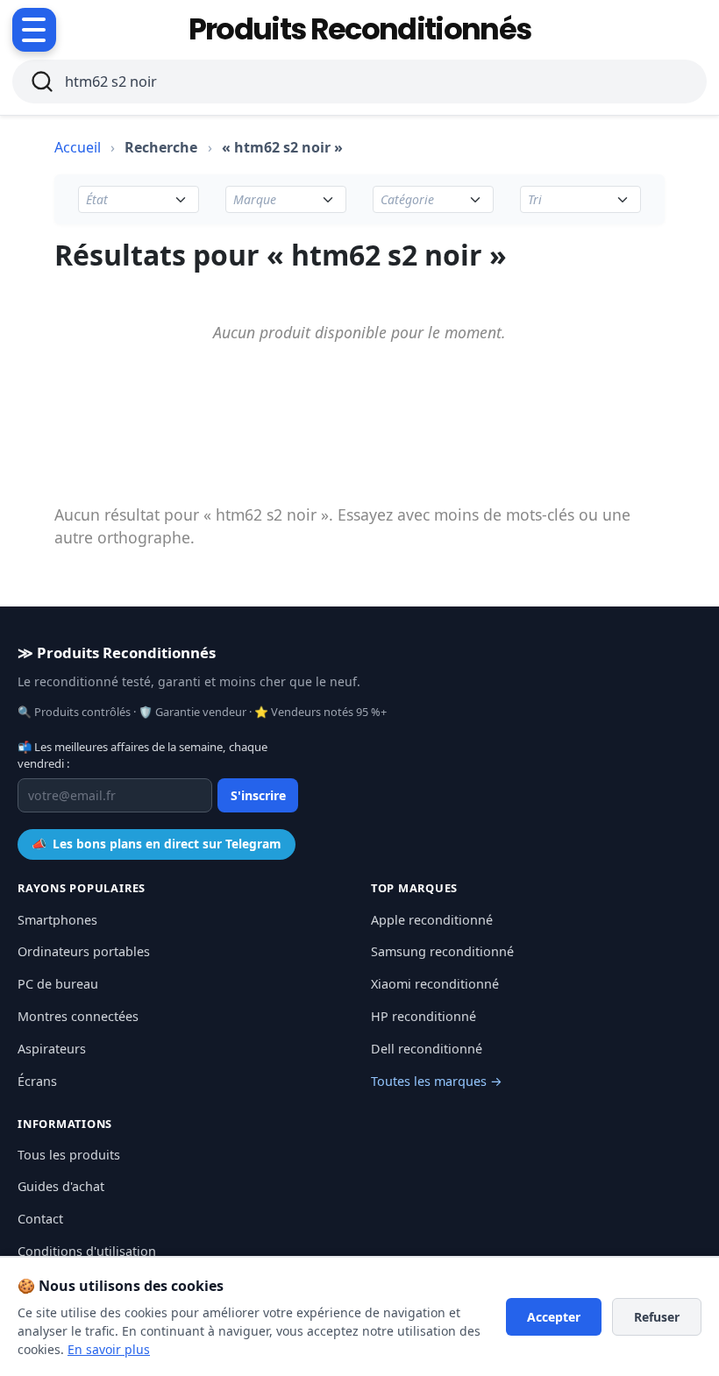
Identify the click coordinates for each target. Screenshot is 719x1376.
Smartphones (57, 919)
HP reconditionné (423, 1016)
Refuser (657, 1317)
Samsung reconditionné (442, 951)
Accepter (553, 1317)
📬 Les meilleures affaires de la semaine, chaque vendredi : (142, 755)
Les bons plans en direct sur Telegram (156, 843)
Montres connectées (78, 1016)
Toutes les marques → (436, 1081)
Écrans (37, 1081)
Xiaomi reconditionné (435, 983)
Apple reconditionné (432, 919)
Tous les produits (69, 1154)
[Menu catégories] (34, 30)
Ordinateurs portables (84, 951)
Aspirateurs (52, 1048)
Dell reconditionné (426, 1048)
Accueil (77, 147)
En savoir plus (109, 1349)
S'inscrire (258, 795)
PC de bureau (58, 983)
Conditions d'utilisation (87, 1251)
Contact (40, 1218)
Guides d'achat (61, 1186)
